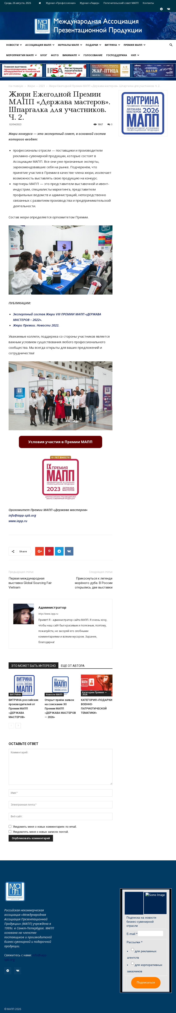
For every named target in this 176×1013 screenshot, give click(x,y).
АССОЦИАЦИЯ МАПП (38, 44)
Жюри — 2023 (36, 86)
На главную (16, 86)
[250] (110, 70)
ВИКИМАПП (69, 55)
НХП (133, 55)
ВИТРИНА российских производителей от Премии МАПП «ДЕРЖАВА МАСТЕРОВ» (23, 708)
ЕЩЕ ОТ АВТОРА (73, 665)
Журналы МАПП (68, 44)
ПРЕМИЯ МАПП (133, 44)
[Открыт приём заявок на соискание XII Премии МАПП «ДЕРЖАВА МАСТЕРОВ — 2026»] (60, 685)
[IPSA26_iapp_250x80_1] (22, 70)
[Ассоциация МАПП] (88, 26)
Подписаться (146, 982)
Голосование (92, 55)
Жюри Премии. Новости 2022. (36, 325)
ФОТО (55, 55)
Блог (43, 55)
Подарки (92, 44)
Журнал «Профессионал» (61, 2)
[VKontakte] (168, 9)
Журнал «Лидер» (89, 2)
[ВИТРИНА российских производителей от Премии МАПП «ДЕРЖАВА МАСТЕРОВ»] (24, 685)
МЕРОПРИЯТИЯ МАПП (20, 55)
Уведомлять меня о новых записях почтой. (41, 831)
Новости (12, 44)
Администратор (52, 607)
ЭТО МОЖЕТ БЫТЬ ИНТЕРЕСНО (33, 665)
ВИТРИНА (111, 44)
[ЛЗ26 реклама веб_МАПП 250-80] (154, 70)
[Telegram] (161, 9)
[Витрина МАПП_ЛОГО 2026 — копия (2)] (142, 113)
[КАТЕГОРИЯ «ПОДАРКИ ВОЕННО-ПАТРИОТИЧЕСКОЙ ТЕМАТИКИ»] (96, 685)
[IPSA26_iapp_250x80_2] (66, 70)
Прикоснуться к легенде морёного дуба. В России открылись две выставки (93, 583)
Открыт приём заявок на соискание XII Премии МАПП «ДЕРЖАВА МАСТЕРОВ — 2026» (60, 708)
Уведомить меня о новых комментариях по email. (45, 826)
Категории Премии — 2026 (94, 693)
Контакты (148, 2)
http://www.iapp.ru (48, 613)
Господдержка (116, 55)
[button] (171, 45)
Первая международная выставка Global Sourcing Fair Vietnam (30, 583)
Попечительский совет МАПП (121, 2)
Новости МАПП (54, 694)
